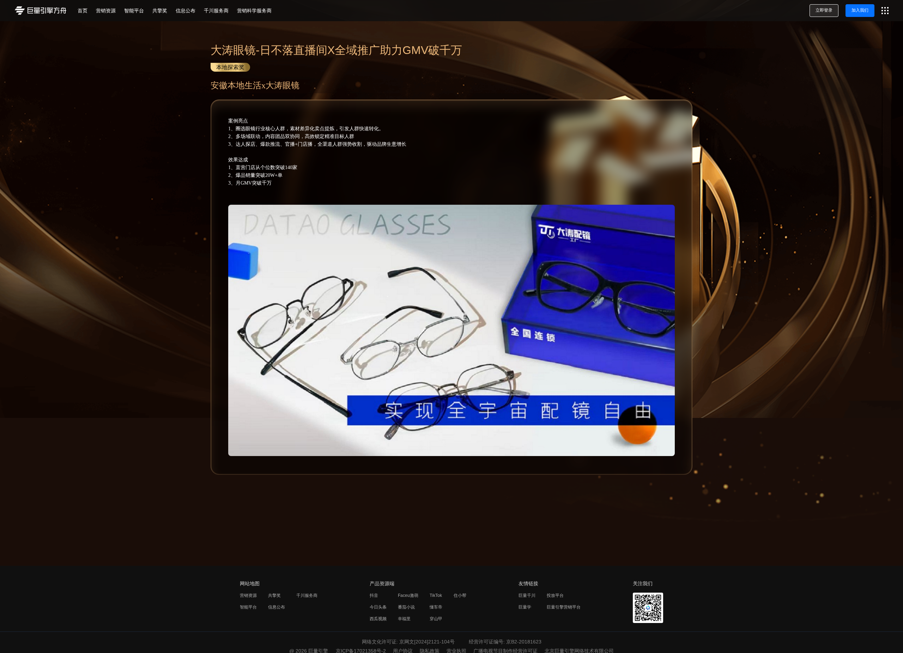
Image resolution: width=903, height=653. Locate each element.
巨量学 (525, 607)
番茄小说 (406, 607)
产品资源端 (382, 583)
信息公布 (276, 607)
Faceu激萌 (408, 595)
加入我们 (860, 10)
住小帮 (460, 595)
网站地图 (250, 583)
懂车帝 (436, 607)
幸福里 (404, 618)
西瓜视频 (378, 618)
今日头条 (378, 607)
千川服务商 (306, 595)
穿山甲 (436, 618)
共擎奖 (274, 595)
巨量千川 (527, 595)
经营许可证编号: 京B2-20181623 (505, 642)
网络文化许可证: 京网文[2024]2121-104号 (408, 642)
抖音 (374, 595)
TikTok (436, 595)
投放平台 (555, 595)
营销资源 (248, 595)
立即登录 (824, 10)
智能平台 (248, 607)
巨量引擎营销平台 (564, 607)
